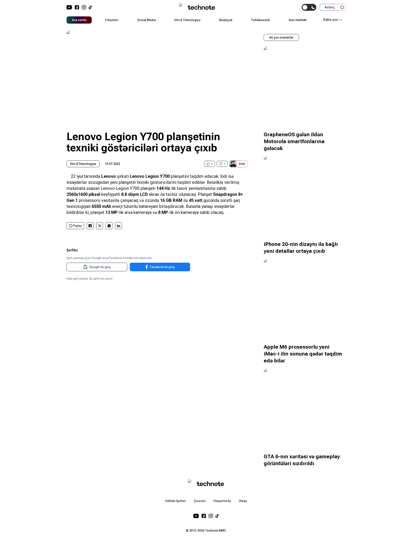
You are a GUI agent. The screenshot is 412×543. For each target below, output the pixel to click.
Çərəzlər (200, 501)
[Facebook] (77, 7)
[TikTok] (90, 7)
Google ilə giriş (100, 267)
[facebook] (90, 225)
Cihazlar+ (111, 20)
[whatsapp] (109, 225)
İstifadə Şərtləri (175, 501)
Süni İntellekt (297, 20)
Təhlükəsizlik (260, 20)
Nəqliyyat (225, 20)
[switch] (309, 7)
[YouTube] (69, 7)
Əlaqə (243, 501)
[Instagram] (84, 7)
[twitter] (99, 225)
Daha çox (330, 20)
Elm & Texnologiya (187, 20)
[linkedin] (118, 225)
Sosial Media (146, 20)
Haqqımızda (222, 501)
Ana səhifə (79, 20)
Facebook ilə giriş (162, 267)
